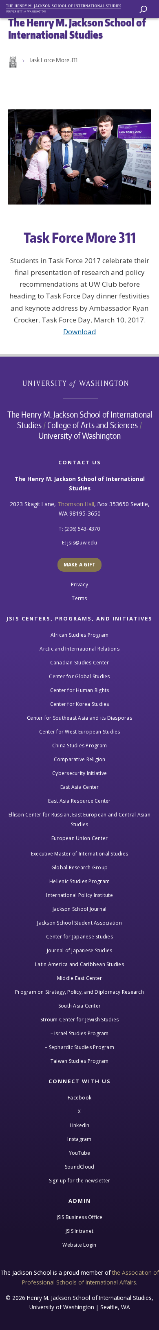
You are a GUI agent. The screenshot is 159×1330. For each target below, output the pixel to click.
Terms (79, 598)
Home (12, 62)
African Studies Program (80, 634)
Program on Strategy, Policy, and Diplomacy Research (79, 991)
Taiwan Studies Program (80, 1061)
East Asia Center (79, 787)
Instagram (79, 1139)
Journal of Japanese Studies (80, 950)
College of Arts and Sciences (92, 425)
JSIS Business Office (80, 1217)
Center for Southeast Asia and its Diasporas (79, 717)
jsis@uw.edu (82, 542)
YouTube (80, 1152)
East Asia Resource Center (79, 800)
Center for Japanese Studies (79, 936)
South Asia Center (79, 1005)
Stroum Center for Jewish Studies (79, 1019)
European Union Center (79, 838)
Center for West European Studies (79, 731)
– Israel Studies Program (80, 1033)
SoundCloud (80, 1166)
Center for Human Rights (79, 690)
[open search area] (143, 9)
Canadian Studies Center (79, 662)
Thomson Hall (75, 504)
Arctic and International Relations (79, 648)
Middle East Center (79, 978)
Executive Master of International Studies (79, 853)
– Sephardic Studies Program (79, 1047)
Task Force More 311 (53, 60)
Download (79, 331)
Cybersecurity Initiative (79, 773)
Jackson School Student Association (79, 922)
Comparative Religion (80, 759)
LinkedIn (80, 1125)
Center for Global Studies (79, 676)
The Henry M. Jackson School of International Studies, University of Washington (67, 7)
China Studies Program (79, 745)
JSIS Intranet (79, 1231)
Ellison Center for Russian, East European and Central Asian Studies (79, 819)
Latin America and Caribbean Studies (79, 964)
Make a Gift (80, 564)
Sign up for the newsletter (79, 1180)
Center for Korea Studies (79, 704)
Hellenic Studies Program (79, 881)
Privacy (79, 584)
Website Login (79, 1244)
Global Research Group (79, 867)
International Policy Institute (79, 895)
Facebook (79, 1097)
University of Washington (79, 383)
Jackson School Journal (80, 909)
